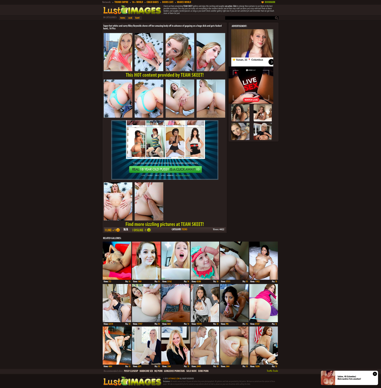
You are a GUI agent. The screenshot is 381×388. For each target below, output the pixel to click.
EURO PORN (203, 371)
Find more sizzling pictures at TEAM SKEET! (164, 224)
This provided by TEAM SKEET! (165, 75)
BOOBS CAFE (167, 2)
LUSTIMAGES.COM (173, 379)
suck (130, 18)
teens (122, 18)
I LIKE (112, 229)
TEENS (184, 229)
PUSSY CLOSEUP (131, 371)
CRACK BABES (153, 2)
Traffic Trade (272, 371)
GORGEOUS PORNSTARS (174, 371)
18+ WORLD (137, 2)
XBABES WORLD (184, 2)
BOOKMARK (270, 2)
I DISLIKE (141, 229)
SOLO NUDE (191, 371)
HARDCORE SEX (146, 371)
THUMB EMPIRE (121, 2)
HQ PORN (158, 371)
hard (137, 18)
